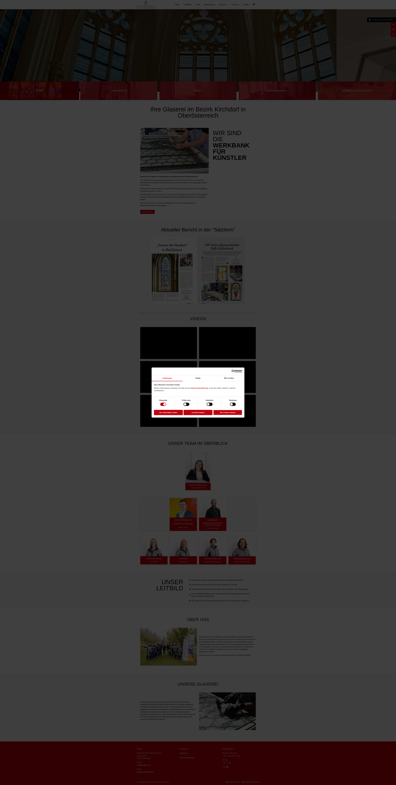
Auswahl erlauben (198, 412)
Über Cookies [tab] (229, 378)
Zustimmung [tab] (167, 378)
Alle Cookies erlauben (228, 412)
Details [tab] (198, 378)
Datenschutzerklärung (199, 388)
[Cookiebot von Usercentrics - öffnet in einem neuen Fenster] (233, 371)
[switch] (186, 404)
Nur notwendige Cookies (168, 412)
